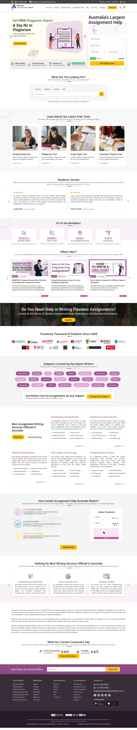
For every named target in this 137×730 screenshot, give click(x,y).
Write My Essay (17, 687)
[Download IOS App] (113, 703)
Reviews (115, 2)
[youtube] (106, 695)
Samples (56, 8)
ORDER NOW (68, 547)
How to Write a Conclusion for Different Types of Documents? (107, 281)
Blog (87, 8)
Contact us (77, 694)
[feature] (29, 267)
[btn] (101, 94)
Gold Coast (36, 692)
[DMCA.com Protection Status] (57, 716)
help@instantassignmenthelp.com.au (44, 2)
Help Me (68, 320)
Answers (56, 89)
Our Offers (56, 697)
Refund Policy (78, 684)
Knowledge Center (78, 8)
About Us (56, 684)
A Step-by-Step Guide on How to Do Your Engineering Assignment (65, 281)
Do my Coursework (19, 697)
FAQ (54, 694)
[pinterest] (109, 695)
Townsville (36, 700)
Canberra (36, 689)
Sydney (35, 684)
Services (49, 8)
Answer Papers (66, 8)
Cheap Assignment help (20, 692)
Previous (11, 36)
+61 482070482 (22, 2)
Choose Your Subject (99, 396)
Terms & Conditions (80, 689)
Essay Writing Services (20, 700)
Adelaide (36, 694)
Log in (123, 2)
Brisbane (36, 687)
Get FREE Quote (107, 63)
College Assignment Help (21, 694)
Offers (108, 2)
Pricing (102, 2)
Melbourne (36, 697)
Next (85, 36)
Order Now (112, 8)
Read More (45, 296)
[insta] (102, 695)
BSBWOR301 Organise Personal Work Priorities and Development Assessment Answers (29, 281)
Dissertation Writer (19, 689)
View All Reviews (68, 656)
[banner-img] (48, 37)
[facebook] (95, 695)
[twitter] (99, 695)
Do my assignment (18, 684)
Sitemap (76, 700)
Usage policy (78, 697)
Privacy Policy (78, 692)
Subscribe (112, 669)
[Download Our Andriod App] (100, 703)
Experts (55, 689)
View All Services (35, 437)
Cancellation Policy (80, 687)
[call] (13, 2)
